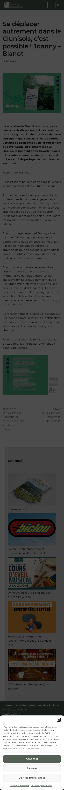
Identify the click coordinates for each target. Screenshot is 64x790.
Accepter (32, 758)
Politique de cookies (19, 785)
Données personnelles (41, 785)
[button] (59, 719)
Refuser (32, 768)
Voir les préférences (32, 777)
